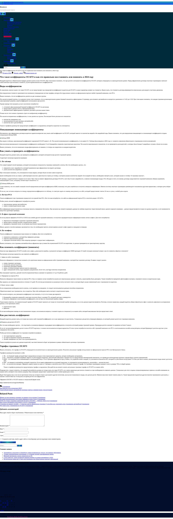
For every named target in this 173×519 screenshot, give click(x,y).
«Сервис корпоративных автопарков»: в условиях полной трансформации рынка (29, 454)
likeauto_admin (18, 73)
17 (1, 504)
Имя (2, 429)
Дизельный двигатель (14, 23)
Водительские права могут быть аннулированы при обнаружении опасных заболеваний (31, 459)
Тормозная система (9, 43)
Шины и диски (11, 58)
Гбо (8, 41)
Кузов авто (7, 30)
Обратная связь (8, 4)
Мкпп (9, 50)
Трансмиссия (8, 45)
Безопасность (8, 17)
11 (3, 503)
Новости (6, 32)
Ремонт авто (7, 35)
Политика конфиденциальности (13, 2)
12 (5, 503)
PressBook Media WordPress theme (17, 516)
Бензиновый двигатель (14, 22)
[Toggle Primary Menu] (3, 13)
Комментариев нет (31, 73)
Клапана (9, 25)
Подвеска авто (11, 57)
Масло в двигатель (13, 27)
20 (7, 504)
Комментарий (5, 426)
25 (3, 506)
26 (5, 506)
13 (7, 503)
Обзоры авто (7, 33)
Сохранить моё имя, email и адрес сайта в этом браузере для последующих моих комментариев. (31, 439)
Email (2, 432)
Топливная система (9, 39)
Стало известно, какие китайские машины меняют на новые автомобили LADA (28, 457)
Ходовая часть (8, 55)
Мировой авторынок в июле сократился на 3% (18, 456)
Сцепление (10, 52)
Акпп (9, 47)
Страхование (8, 36)
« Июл (2, 510)
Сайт (1, 435)
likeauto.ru (3, 7)
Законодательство (9, 28)
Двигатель (7, 20)
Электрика (7, 61)
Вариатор (10, 49)
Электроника (11, 63)
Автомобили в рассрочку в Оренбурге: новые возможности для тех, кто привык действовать (32, 452)
